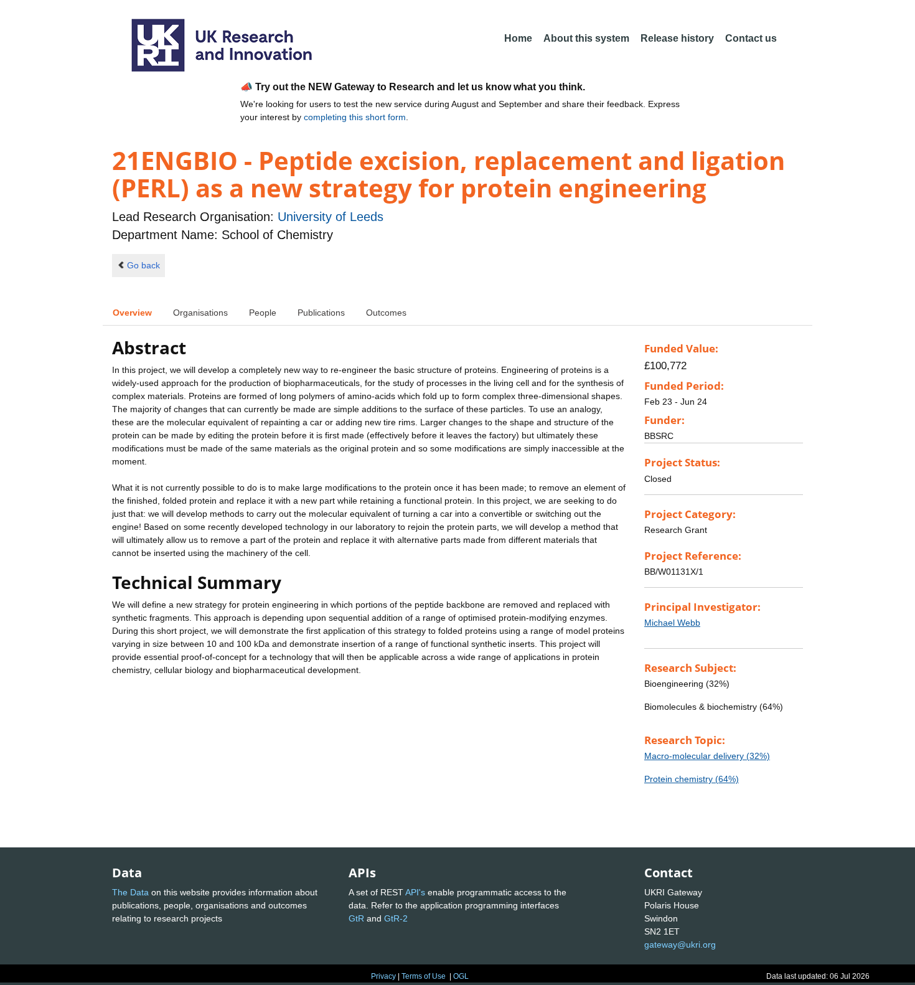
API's (415, 892)
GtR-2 (396, 918)
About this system (586, 38)
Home (518, 38)
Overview (132, 313)
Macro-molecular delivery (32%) (707, 756)
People (262, 313)
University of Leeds (330, 217)
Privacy (383, 976)
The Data (130, 892)
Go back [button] (143, 265)
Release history (677, 38)
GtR (356, 918)
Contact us (751, 38)
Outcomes (386, 313)
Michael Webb (672, 623)
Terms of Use (423, 976)
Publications (321, 313)
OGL (461, 976)
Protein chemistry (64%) (691, 779)
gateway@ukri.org (680, 945)
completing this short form (355, 117)
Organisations (200, 313)
